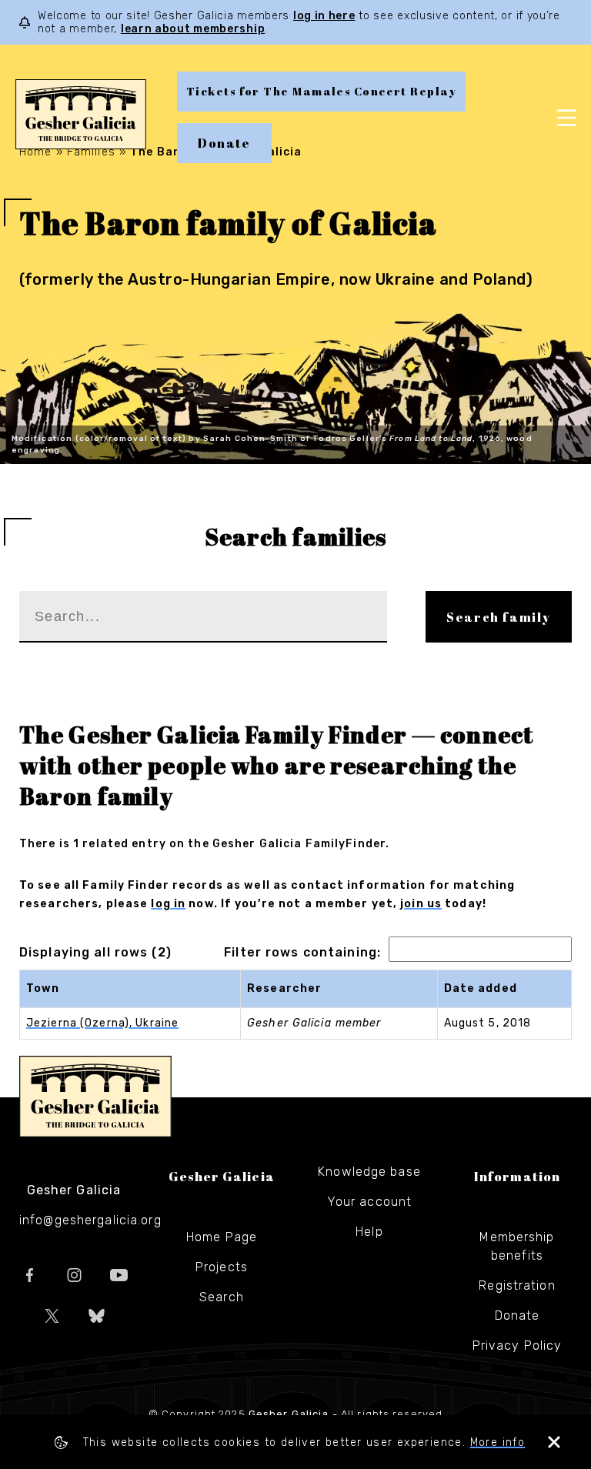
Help (369, 1231)
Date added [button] (480, 988)
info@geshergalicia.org (90, 1220)
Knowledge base (369, 1171)
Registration (517, 1285)
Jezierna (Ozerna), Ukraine (102, 1023)
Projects (221, 1267)
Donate (224, 143)
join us (421, 903)
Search (221, 1297)
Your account (369, 1201)
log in (168, 903)
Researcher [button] (284, 988)
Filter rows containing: (302, 952)
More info (498, 1442)
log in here (324, 15)
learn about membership (193, 28)
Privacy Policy (517, 1345)
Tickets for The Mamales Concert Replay (321, 91)
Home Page (221, 1237)
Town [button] (42, 988)
